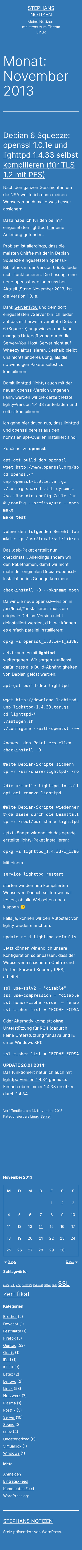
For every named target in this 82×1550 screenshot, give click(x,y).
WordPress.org (16, 1496)
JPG (18, 1285)
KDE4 (8, 1367)
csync (6, 1285)
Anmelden (12, 1474)
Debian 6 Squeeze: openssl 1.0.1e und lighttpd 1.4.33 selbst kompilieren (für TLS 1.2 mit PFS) (40, 155)
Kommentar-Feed (18, 1488)
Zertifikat (16, 1294)
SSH (54, 1285)
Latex (8, 1374)
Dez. (70, 1261)
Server (46, 1116)
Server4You (26, 307)
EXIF (13, 1285)
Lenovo (9, 1381)
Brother (10, 1316)
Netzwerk (27, 1285)
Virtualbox (12, 1446)
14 (41, 1226)
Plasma (9, 1403)
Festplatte (12, 1331)
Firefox (9, 1338)
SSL (64, 1283)
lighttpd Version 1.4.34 (25, 1079)
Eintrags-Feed (15, 1481)
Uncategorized (16, 1439)
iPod (7, 1359)
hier (50, 227)
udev (7, 1431)
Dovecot (10, 1324)
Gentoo (9, 1345)
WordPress (51, 1532)
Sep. (12, 1261)
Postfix (9, 1410)
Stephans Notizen (28, 1521)
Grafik (8, 1352)
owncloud (38, 1285)
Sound (9, 1424)
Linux (34, 1116)
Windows (11, 1453)
